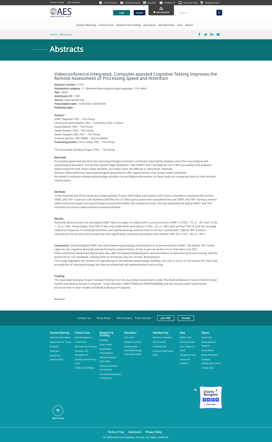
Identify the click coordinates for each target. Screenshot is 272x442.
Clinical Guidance (83, 337)
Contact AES (208, 367)
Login (121, 12)
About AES (207, 337)
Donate (139, 12)
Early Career (106, 344)
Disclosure (134, 432)
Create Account (132, 2)
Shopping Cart (212, 2)
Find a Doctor (110, 2)
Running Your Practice (86, 346)
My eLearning (190, 2)
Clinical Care (106, 25)
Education (150, 25)
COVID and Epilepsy (85, 367)
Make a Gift (186, 337)
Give (179, 25)
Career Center (57, 2)
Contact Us (169, 2)
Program (54, 346)
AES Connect (73, 2)
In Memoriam (159, 346)
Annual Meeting (86, 25)
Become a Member (162, 337)
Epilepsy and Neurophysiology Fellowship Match (133, 350)
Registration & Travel (60, 341)
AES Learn (129, 337)
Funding (104, 339)
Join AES (152, 2)
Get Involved (159, 341)
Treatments (81, 341)
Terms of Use (116, 432)
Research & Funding (128, 25)
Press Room (104, 318)
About (189, 25)
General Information (60, 337)
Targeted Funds (188, 354)
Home (53, 34)
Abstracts (55, 351)
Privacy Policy (153, 432)
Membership (166, 25)
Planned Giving (187, 341)
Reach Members (210, 354)
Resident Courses (133, 341)
